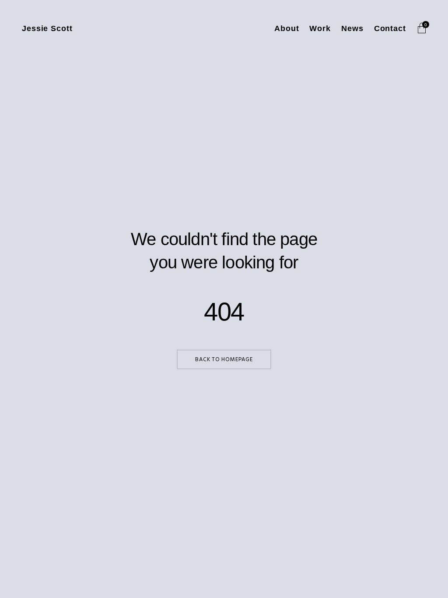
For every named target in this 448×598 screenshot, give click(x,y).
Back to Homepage (223, 359)
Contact (390, 28)
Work (320, 28)
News (352, 28)
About (286, 28)
